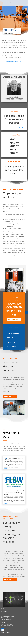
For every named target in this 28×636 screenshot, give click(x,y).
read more (6, 468)
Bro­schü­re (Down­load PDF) (14, 61)
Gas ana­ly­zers (13, 333)
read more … (21, 127)
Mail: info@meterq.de (6, 624)
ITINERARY (4, 622)
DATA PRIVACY (5, 611)
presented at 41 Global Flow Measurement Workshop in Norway (14, 492)
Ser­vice (10, 338)
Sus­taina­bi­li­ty (13, 346)
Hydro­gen (11, 342)
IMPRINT (3, 608)
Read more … (10, 396)
